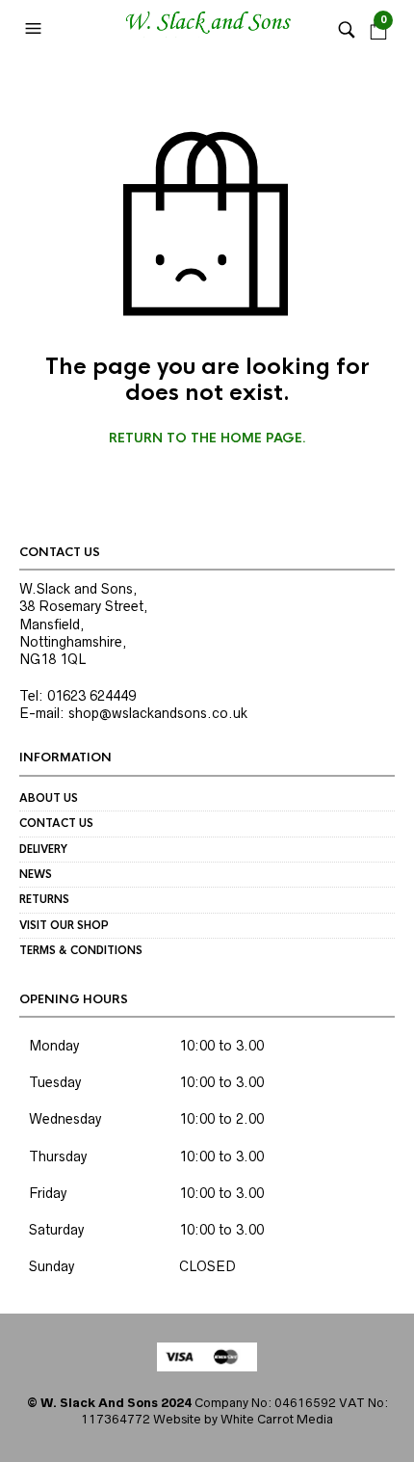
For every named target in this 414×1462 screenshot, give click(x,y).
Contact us (56, 823)
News (35, 874)
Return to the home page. (207, 438)
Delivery (43, 849)
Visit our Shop (64, 925)
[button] (35, 29)
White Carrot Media (276, 1419)
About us (48, 798)
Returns (44, 899)
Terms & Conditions (80, 950)
